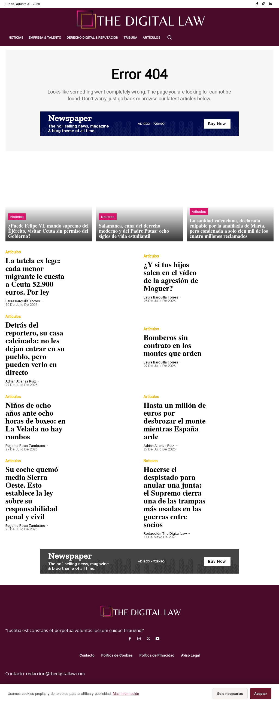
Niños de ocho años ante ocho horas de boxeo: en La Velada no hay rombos (35, 420)
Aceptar (260, 693)
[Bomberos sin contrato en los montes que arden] (241, 347)
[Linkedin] (270, 4)
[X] (148, 639)
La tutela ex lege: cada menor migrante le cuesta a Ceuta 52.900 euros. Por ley (34, 276)
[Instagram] (263, 4)
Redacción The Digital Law (165, 533)
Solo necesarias (230, 693)
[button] (169, 37)
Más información (126, 693)
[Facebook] (257, 4)
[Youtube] (157, 639)
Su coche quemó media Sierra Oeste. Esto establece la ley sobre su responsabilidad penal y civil (31, 493)
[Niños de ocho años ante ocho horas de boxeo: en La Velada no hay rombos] (103, 422)
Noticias (17, 217)
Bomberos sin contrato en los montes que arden (173, 345)
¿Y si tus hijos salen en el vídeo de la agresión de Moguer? (171, 276)
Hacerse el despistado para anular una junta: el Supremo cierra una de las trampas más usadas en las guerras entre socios (174, 497)
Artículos (199, 212)
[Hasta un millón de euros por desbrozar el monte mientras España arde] (241, 422)
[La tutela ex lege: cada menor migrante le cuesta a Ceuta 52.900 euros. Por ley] (103, 277)
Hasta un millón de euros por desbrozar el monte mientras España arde (175, 420)
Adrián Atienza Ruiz (20, 381)
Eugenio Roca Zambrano (25, 446)
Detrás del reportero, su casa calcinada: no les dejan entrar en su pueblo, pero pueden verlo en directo (35, 348)
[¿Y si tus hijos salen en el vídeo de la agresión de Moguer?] (241, 277)
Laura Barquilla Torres (22, 301)
